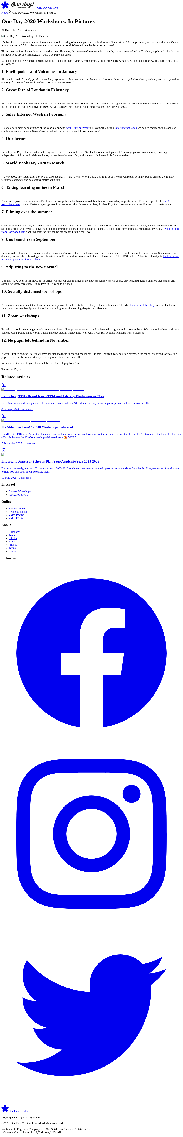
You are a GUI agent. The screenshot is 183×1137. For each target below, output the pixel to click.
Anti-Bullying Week (77, 127)
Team (12, 535)
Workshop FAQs (18, 494)
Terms (12, 547)
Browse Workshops (20, 491)
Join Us (13, 538)
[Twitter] (91, 1103)
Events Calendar (18, 511)
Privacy (13, 544)
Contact (13, 551)
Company (14, 531)
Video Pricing (16, 514)
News (4, 12)
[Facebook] (91, 742)
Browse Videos (17, 508)
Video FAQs (16, 518)
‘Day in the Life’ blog (141, 305)
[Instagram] (91, 922)
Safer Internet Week (126, 127)
